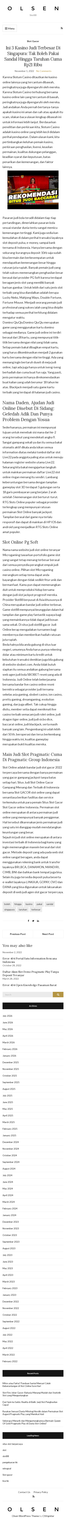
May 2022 (8, 1341)
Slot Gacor (33, 41)
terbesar (35, 909)
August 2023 (9, 1248)
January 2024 (9, 1215)
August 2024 (9, 1168)
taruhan (23, 909)
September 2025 (11, 1082)
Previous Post (18, 934)
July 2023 (7, 1255)
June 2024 (8, 1182)
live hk (6, 1481)
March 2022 (9, 1354)
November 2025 (11, 1069)
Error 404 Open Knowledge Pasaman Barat (30, 985)
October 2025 (10, 1075)
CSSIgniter (48, 1515)
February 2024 (10, 1208)
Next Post (48, 934)
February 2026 (10, 1049)
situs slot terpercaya (13, 1444)
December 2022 (11, 1301)
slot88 (6, 1456)
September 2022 (11, 1321)
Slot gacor (8, 1474)
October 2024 (10, 1155)
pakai (39, 904)
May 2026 (8, 1029)
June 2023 (8, 1261)
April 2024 (8, 1195)
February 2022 (10, 1361)
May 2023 (8, 1268)
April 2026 (8, 1035)
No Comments (43, 71)
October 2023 (10, 1235)
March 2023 (9, 1281)
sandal (49, 904)
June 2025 (8, 1102)
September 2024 (11, 1162)
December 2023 (11, 1221)
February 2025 (10, 1128)
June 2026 (8, 1022)
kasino (29, 904)
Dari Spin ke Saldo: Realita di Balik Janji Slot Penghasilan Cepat (30, 1403)
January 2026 (9, 1055)
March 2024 (9, 1202)
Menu (11, 28)
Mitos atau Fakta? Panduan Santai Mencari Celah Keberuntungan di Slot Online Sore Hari (27, 1384)
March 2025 (9, 1122)
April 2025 (8, 1115)
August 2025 (9, 1089)
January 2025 (9, 1135)
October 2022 (10, 1314)
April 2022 (8, 1348)
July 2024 (7, 1175)
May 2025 (8, 1108)
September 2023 (11, 1241)
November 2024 (11, 1148)
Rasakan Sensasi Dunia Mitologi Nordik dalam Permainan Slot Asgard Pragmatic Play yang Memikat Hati (33, 1413)
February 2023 (10, 1288)
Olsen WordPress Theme (25, 1515)
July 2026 (7, 1015)
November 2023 (11, 1228)
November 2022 (11, 1308)
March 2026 (9, 1042)
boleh (7, 904)
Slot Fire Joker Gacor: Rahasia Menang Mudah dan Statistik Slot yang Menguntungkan (32, 1394)
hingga (17, 904)
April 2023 (8, 1275)
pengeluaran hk (10, 1462)
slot (4, 1450)
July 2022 (7, 1334)
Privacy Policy (41, 1492)
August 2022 (9, 1328)
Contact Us (24, 1492)
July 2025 (7, 1095)
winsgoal (7, 1468)
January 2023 (9, 1295)
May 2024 (8, 1188)
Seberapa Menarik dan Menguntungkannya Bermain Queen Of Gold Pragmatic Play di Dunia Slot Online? (32, 1422)
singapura (9, 909)
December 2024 (11, 1142)
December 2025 (11, 1062)
